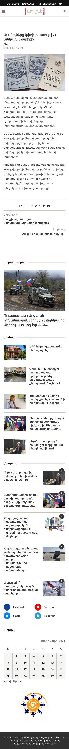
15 (8, 669)
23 (16, 676)
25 (33, 676)
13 (52, 662)
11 (33, 662)
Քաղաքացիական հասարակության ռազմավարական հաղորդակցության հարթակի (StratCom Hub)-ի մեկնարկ (21, 527)
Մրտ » (17, 681)
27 (52, 676)
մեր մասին (13, 3)
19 (43, 669)
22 (8, 676)
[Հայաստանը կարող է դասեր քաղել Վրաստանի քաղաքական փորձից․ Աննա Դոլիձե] (15, 401)
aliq (6, 44)
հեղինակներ (28, 3)
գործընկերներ (47, 3)
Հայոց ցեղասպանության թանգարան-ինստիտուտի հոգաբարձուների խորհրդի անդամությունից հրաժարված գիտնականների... (22, 559)
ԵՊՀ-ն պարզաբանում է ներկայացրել (45, 348)
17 (25, 669)
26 (43, 676)
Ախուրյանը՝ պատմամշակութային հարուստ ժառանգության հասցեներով (21, 588)
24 (25, 676)
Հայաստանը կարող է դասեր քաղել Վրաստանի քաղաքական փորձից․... (47, 399)
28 (60, 676)
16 (16, 669)
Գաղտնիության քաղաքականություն (34, 743)
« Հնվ (7, 681)
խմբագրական (15, 262)
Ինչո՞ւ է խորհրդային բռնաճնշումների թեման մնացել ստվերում (46, 444)
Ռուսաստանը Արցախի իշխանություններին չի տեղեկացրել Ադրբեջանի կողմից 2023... (34, 320)
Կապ (60, 3)
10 (25, 662)
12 (43, 662)
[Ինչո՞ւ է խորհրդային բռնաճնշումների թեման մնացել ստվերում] (15, 446)
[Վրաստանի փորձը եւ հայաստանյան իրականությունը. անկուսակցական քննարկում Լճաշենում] (15, 374)
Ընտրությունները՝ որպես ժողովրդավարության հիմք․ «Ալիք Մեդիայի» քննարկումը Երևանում (46, 423)
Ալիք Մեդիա (53, 740)
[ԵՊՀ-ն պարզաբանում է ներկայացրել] (15, 352)
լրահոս (9, 337)
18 (33, 669)
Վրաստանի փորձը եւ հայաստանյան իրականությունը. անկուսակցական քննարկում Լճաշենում (44, 376)
